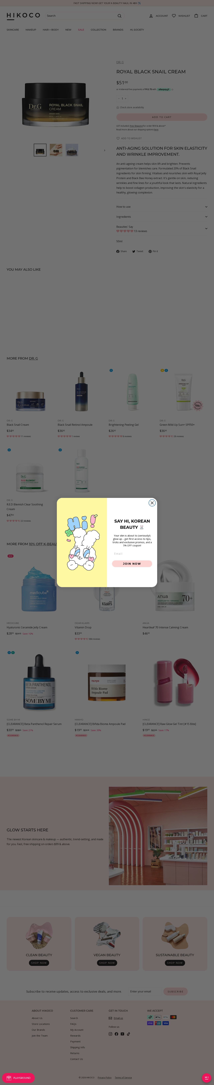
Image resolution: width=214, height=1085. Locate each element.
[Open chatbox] (206, 1078)
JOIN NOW (132, 563)
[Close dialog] (152, 503)
